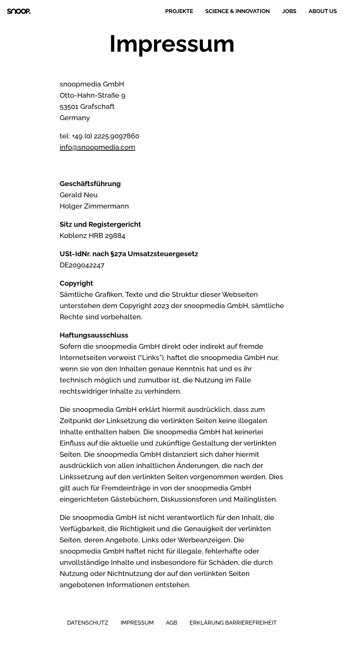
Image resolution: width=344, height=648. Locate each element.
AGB (171, 622)
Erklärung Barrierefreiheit (233, 622)
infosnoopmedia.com (97, 147)
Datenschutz (87, 622)
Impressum (137, 622)
